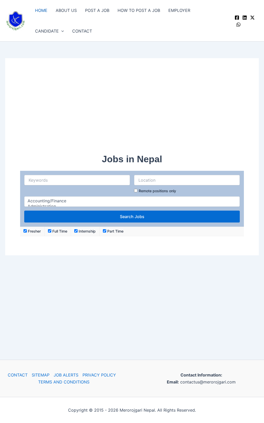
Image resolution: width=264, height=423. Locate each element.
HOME (41, 10)
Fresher (34, 231)
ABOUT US (66, 10)
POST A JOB (97, 10)
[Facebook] (237, 17)
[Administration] (132, 206)
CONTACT (82, 31)
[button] (61, 31)
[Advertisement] (132, 109)
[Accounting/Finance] (132, 201)
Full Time (59, 231)
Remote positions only (157, 191)
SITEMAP (41, 375)
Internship (87, 231)
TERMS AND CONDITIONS (63, 381)
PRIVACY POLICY (99, 375)
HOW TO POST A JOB (139, 10)
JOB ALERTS (66, 375)
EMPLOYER (179, 10)
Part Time (114, 231)
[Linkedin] (244, 17)
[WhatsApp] (238, 24)
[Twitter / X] (252, 17)
